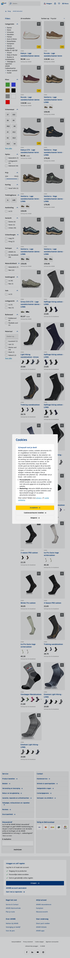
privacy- (39, 498)
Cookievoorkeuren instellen (34, 513)
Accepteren (34, 508)
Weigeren (33, 518)
